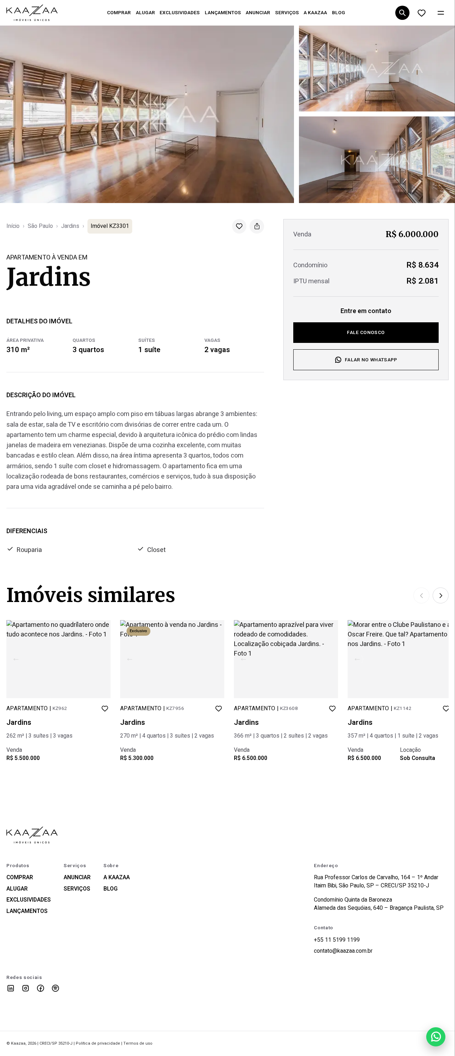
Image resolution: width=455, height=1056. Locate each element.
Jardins (70, 226)
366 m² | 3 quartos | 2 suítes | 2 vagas (281, 736)
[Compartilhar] (257, 226)
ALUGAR (145, 13)
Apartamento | (37, 709)
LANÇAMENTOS (223, 13)
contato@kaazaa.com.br (343, 951)
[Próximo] (441, 595)
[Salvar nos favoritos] (239, 226)
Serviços (77, 889)
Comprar (19, 878)
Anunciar (77, 878)
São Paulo (40, 226)
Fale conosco (366, 332)
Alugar (17, 889)
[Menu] (441, 13)
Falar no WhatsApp (371, 359)
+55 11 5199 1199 (337, 940)
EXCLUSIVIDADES (180, 13)
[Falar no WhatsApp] (435, 1036)
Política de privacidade (98, 1043)
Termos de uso (137, 1043)
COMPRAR (119, 13)
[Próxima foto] (101, 659)
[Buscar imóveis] (402, 13)
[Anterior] (421, 595)
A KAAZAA (315, 13)
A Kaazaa (116, 878)
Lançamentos (27, 911)
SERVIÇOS (287, 13)
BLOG (338, 13)
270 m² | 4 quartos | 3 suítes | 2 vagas (167, 736)
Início (13, 226)
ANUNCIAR (258, 13)
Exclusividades (28, 900)
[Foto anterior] (16, 659)
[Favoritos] (421, 13)
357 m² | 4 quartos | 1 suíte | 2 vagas (393, 736)
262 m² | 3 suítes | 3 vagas (39, 736)
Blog (110, 889)
